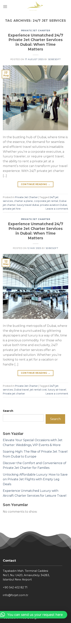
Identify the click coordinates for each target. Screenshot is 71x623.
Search (8, 411)
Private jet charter (14, 393)
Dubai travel (21, 389)
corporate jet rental (46, 201)
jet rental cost (38, 389)
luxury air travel (57, 389)
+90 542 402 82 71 (15, 587)
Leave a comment (57, 208)
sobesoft (54, 59)
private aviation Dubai (53, 205)
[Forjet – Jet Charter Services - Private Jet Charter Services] (35, 6)
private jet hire (12, 208)
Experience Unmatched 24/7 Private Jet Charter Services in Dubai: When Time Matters (35, 42)
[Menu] (5, 6)
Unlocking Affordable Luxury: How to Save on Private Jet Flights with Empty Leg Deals (35, 479)
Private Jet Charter (35, 30)
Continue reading (35, 184)
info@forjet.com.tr (15, 595)
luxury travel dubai (28, 205)
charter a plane (23, 201)
